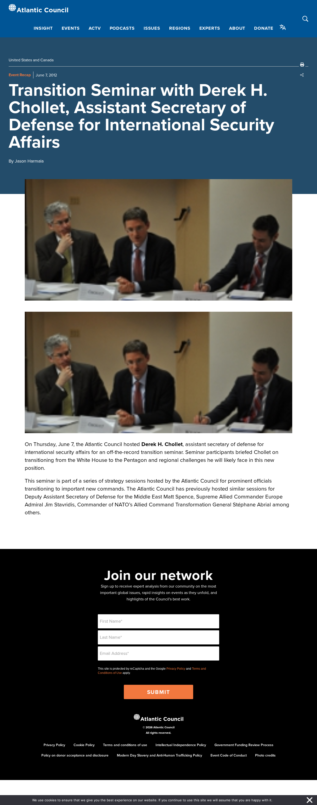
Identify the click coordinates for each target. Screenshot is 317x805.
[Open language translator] (282, 27)
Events (71, 28)
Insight (43, 28)
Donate (263, 28)
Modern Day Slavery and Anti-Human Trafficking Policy (159, 755)
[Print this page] (302, 64)
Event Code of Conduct (229, 755)
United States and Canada (31, 60)
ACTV (95, 28)
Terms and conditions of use (125, 744)
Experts (209, 28)
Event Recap (20, 75)
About (237, 28)
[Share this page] (302, 75)
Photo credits (265, 755)
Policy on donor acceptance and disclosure (74, 755)
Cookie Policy (84, 744)
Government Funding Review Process (243, 744)
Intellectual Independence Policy (181, 744)
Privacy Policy (175, 668)
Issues (152, 28)
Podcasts (122, 28)
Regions (179, 28)
